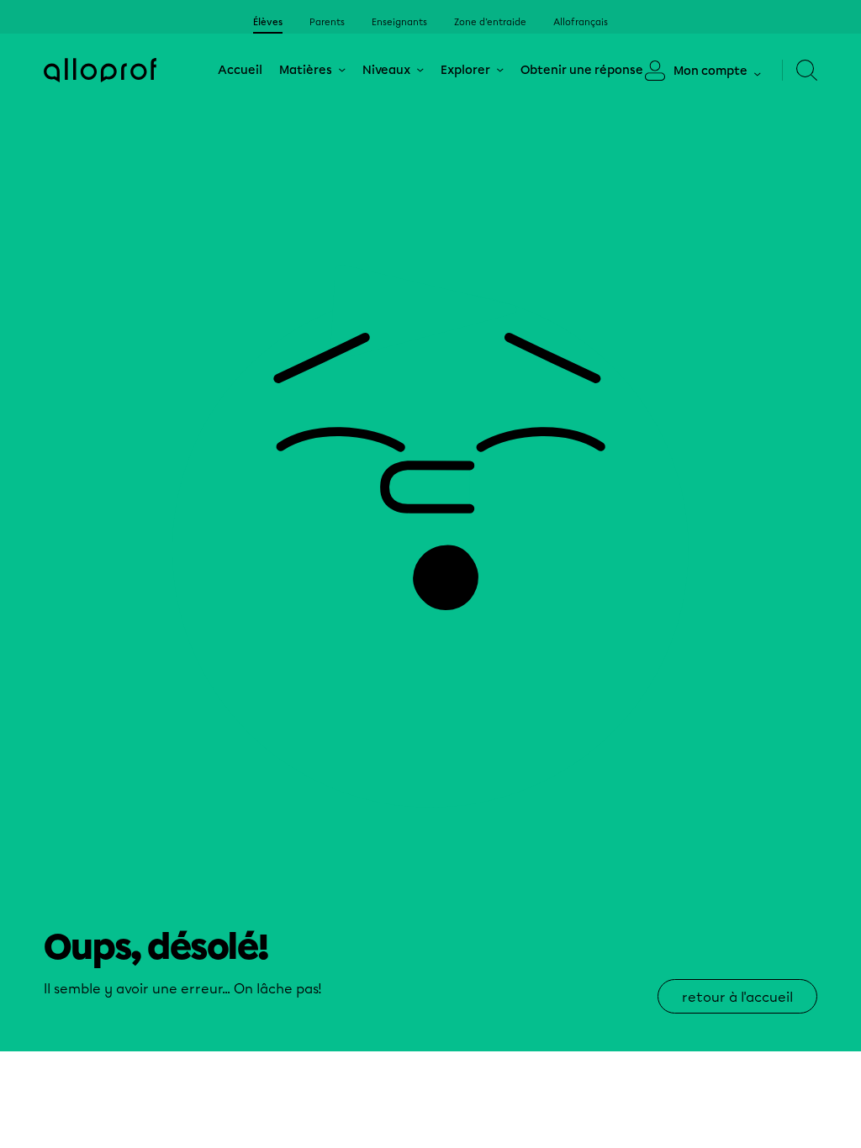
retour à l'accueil (737, 997)
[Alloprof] (100, 70)
